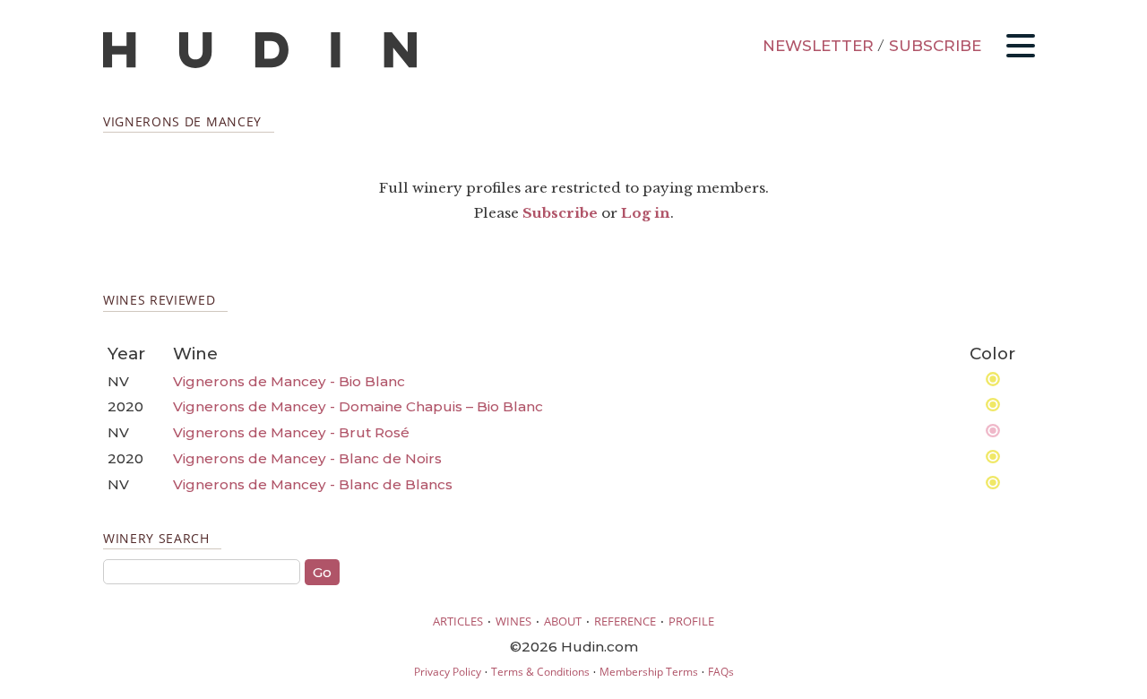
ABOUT (563, 621)
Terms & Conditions (540, 671)
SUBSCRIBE (935, 46)
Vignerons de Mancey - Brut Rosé (291, 432)
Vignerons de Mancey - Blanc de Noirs (307, 458)
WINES (513, 621)
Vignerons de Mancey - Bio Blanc (289, 381)
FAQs (721, 671)
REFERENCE (625, 621)
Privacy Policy (447, 671)
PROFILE (691, 621)
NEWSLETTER (818, 46)
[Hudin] (260, 64)
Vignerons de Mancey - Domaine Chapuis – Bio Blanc (358, 406)
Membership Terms (648, 671)
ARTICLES (458, 621)
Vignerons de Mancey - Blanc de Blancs (313, 484)
